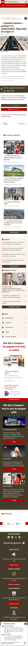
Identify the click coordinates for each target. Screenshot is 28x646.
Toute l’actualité (14, 266)
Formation (7, 322)
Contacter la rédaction (14, 584)
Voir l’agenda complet (14, 306)
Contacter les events (14, 604)
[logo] (14, 524)
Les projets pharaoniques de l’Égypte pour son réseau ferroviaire (13, 222)
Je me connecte (15, 105)
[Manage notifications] (25, 643)
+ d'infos (14, 441)
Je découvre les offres (14, 399)
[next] (26, 523)
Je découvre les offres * (15, 109)
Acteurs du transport (10, 336)
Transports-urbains (10, 17)
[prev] (1, 523)
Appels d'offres (9, 327)
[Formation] (25, 323)
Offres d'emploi (9, 318)
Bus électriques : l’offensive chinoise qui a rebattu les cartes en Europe (14, 180)
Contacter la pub (14, 565)
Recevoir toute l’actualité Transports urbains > (16, 5)
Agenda (7, 332)
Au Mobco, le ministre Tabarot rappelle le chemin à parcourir (13, 157)
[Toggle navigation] (26, 1)
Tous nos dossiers (14, 232)
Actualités (3, 17)
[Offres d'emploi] (25, 318)
